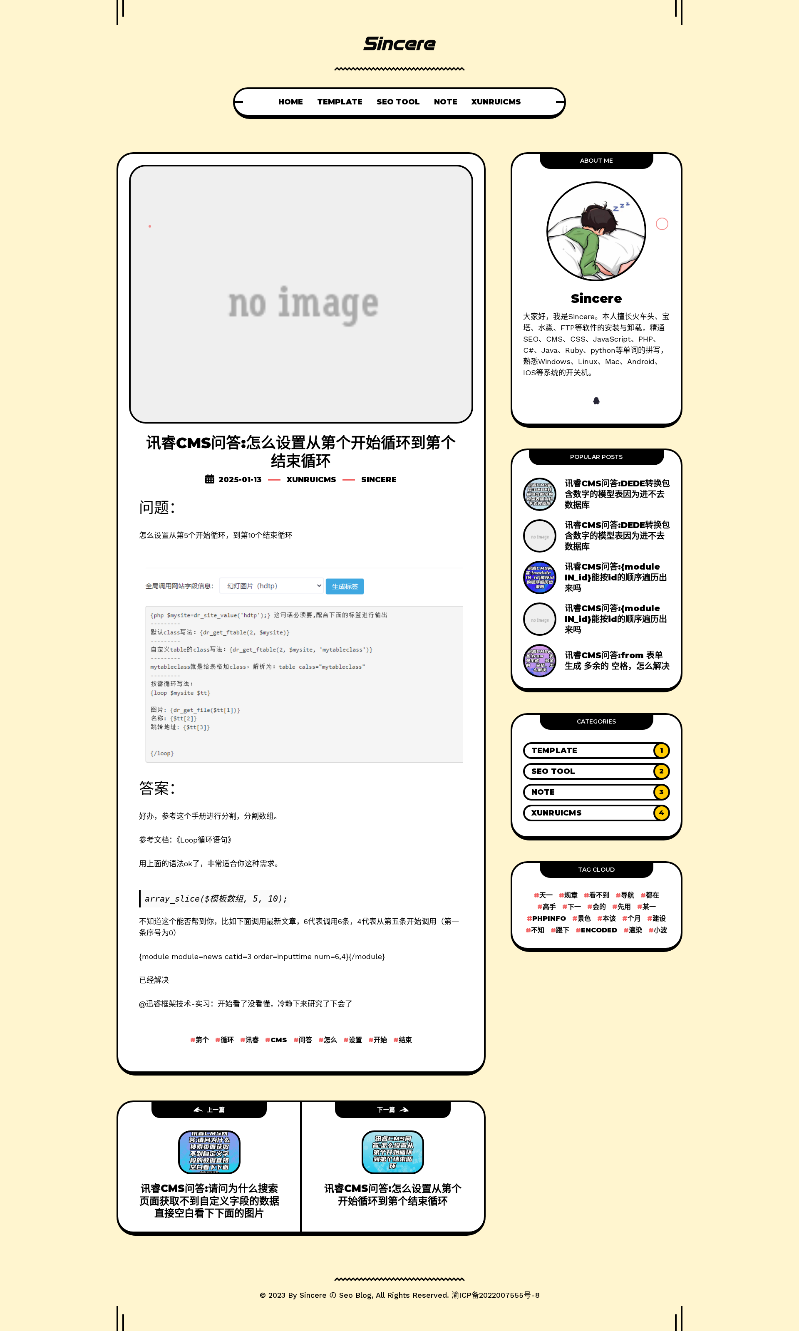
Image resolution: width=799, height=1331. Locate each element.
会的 (599, 907)
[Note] (596, 792)
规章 (571, 895)
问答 (305, 1040)
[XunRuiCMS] (596, 813)
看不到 (599, 895)
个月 (634, 918)
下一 (574, 907)
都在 (652, 895)
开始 (380, 1040)
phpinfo (549, 918)
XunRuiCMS (311, 479)
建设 (659, 918)
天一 (546, 895)
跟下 (562, 930)
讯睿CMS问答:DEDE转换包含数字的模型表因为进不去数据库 (617, 494)
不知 (537, 930)
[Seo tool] (596, 771)
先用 (624, 907)
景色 (584, 918)
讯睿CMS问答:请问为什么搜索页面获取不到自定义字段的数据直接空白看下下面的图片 (209, 1200)
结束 (405, 1040)
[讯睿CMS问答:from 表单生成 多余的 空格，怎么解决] (596, 660)
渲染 (635, 930)
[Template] (596, 750)
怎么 (330, 1040)
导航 (627, 895)
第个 (202, 1040)
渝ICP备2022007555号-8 (496, 1295)
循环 (227, 1040)
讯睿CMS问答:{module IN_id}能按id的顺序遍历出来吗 (616, 577)
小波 (660, 930)
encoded (599, 930)
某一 (649, 907)
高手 (549, 907)
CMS (278, 1040)
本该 (609, 918)
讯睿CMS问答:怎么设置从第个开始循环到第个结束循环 (393, 1194)
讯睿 (252, 1040)
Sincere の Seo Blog (336, 1295)
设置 (355, 1040)
